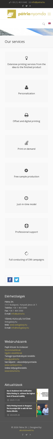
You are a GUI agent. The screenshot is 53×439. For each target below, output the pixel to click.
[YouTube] (30, 5)
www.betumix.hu (12, 371)
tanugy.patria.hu (12, 359)
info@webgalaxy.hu (20, 327)
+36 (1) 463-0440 (19, 2)
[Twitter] (26, 5)
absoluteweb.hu (26, 430)
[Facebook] (22, 5)
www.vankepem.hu (13, 365)
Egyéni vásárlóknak (13, 353)
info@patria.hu (38, 2)
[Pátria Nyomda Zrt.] (26, 14)
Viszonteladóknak (13, 350)
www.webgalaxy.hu (18, 324)
